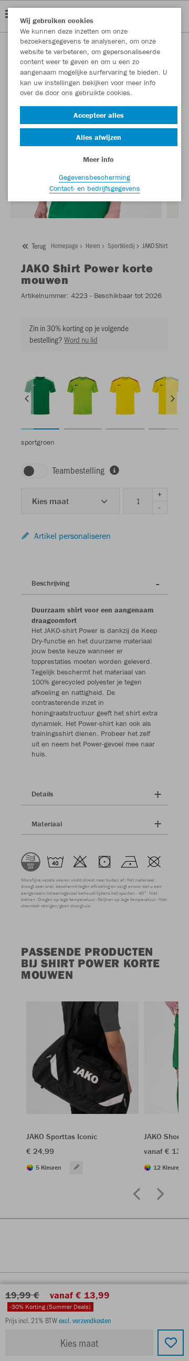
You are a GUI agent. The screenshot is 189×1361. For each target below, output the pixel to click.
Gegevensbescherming (94, 177)
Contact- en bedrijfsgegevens (94, 188)
